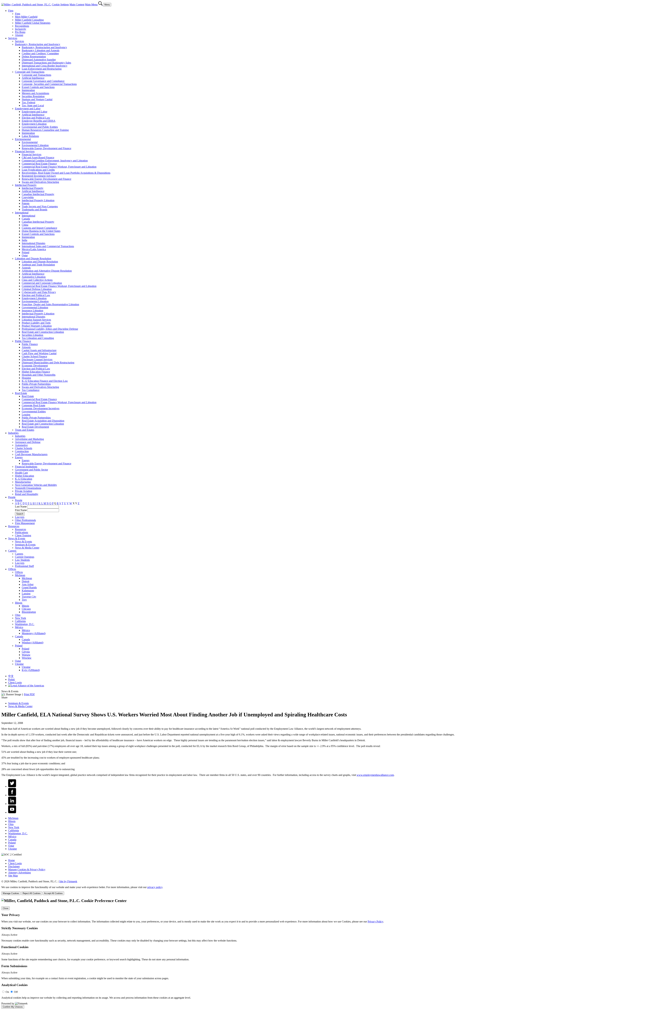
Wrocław (26, 657)
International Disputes (33, 243)
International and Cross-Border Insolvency (44, 65)
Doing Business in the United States (41, 231)
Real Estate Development (35, 426)
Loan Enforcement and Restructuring (42, 68)
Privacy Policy (375, 921)
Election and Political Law (36, 117)
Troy (24, 599)
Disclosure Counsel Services (37, 359)
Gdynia (26, 651)
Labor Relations (30, 136)
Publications (21, 532)
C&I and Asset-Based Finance (38, 157)
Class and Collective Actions (37, 279)
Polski (11, 679)
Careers (12, 550)
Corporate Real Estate (33, 405)
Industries (13, 432)
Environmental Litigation (35, 145)
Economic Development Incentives (40, 408)
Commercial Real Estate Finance (39, 163)
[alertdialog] (326, 953)
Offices (12, 569)
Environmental (23, 139)
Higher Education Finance (36, 371)
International (21, 212)
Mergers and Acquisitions (35, 93)
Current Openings (24, 556)
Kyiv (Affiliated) (31, 670)
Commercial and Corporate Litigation (42, 283)
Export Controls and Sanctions (38, 87)
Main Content (77, 4)
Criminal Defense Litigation (37, 289)
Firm (10, 10)
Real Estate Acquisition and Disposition (43, 420)
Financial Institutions (26, 466)
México (19, 627)
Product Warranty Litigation (37, 325)
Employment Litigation (34, 123)
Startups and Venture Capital (37, 99)
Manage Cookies (11, 893)
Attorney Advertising (19, 872)
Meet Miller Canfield (26, 16)
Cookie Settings (60, 4)
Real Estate (21, 393)
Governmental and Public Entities (40, 126)
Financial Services (25, 151)
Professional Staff (24, 566)
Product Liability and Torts (36, 322)
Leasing (26, 414)
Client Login (15, 682)
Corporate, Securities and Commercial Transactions (49, 84)
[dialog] (326, 890)
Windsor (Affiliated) (32, 642)
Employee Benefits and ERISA (38, 120)
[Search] (100, 4)
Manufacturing (23, 481)
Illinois (18, 602)
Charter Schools (23, 448)
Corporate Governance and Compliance (43, 81)
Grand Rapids (29, 587)
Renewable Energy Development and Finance (46, 148)
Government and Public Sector (31, 469)
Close (5, 908)
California (20, 621)
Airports (26, 347)
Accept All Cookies (53, 893)
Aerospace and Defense (27, 442)
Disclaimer (14, 866)
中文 (11, 676)
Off (16, 991)
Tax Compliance (30, 390)
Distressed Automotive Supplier (39, 59)
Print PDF (29, 694)
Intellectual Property (26, 185)
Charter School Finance (34, 356)
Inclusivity (20, 29)
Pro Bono (20, 32)
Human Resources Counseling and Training (45, 130)
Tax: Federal (28, 102)
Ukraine (19, 664)
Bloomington (29, 611)
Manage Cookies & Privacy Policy (26, 869)
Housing (26, 377)
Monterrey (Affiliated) (34, 633)
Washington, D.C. (24, 624)
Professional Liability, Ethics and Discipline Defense (50, 328)
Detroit (25, 581)
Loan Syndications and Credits (38, 169)
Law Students (22, 559)
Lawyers (19, 517)
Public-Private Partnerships (36, 384)
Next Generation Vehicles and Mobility (36, 484)
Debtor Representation (34, 56)
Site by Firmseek (68, 881)
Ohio (17, 615)
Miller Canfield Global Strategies (32, 22)
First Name (21, 510)
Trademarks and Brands (34, 209)
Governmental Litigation (35, 307)
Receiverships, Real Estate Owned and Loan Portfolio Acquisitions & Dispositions (66, 172)
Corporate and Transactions (29, 71)
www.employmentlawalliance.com (375, 775)
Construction (22, 451)
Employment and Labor (27, 108)
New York (20, 618)
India (24, 240)
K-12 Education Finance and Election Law (45, 380)
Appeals (26, 267)
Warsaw (26, 654)
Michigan (20, 575)
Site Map (13, 875)
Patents (25, 203)
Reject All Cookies (32, 893)
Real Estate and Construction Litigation (43, 331)
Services (12, 38)
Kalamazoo (28, 590)
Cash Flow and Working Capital (39, 353)
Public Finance (23, 341)
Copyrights (28, 197)
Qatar (25, 255)
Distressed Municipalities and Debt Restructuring (48, 362)
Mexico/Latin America (34, 249)
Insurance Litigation (32, 310)
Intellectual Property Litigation (38, 200)
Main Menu (91, 4)
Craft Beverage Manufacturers (31, 454)
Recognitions (22, 25)
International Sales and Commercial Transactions (48, 246)
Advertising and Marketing (29, 439)
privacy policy (154, 887)
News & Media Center (27, 547)
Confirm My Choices (13, 1007)
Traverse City (29, 596)
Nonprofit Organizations (28, 488)
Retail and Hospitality (26, 494)
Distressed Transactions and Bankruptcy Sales (46, 62)
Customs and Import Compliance (39, 227)
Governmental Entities (34, 411)
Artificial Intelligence (33, 78)
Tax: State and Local (33, 105)
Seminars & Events (25, 544)
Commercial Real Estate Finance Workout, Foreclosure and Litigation (59, 166)
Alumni (19, 35)
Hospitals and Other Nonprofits (38, 374)
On (7, 991)
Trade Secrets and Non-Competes (40, 206)
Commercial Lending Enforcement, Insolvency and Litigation (55, 160)
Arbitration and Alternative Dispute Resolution (47, 270)
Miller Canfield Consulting (29, 19)
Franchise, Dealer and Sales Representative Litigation (50, 304)
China (25, 224)
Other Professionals (25, 520)
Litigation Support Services (36, 319)
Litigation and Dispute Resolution (33, 258)
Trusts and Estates (24, 429)
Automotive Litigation (34, 276)
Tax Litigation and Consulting (38, 338)
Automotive (21, 445)
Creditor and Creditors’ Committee (40, 53)
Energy (19, 457)
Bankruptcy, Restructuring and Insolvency (37, 44)
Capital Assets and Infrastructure (39, 350)
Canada (26, 218)
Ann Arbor (28, 584)
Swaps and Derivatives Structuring (40, 182)
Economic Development (35, 365)
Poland (25, 252)
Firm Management (25, 523)
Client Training (23, 535)
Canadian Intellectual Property (38, 194)
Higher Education (24, 475)
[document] (326, 953)
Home (11, 860)
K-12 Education (23, 478)
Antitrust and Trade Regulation (38, 264)
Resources (13, 526)
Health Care (21, 472)
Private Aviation (23, 491)
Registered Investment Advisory (39, 175)
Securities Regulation (33, 96)
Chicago (26, 608)
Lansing (26, 593)
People (11, 497)
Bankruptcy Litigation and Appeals (40, 50)
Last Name (21, 506)
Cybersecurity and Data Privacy (39, 292)
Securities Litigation (32, 335)
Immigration (28, 90)
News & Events (16, 538)
